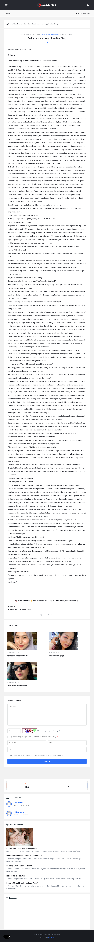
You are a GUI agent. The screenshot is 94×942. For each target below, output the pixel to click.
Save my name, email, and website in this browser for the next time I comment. (37, 755)
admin (47, 43)
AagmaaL (51, 937)
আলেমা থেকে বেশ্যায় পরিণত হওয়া (17, 656)
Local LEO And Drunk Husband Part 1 (22, 883)
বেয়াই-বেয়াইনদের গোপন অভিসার (17, 686)
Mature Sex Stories (52, 34)
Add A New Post (84, 13)
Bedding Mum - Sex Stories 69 (19, 866)
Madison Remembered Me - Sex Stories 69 (24, 856)
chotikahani (18, 802)
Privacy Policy (51, 737)
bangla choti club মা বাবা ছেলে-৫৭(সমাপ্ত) (21, 848)
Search (8, 13)
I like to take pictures (15, 876)
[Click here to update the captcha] (29, 731)
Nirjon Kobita (19, 812)
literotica (44, 34)
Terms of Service (38, 737)
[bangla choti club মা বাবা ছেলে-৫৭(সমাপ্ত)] (19, 838)
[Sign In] (88, 5)
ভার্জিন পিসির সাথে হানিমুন (56, 656)
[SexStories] (48, 5)
